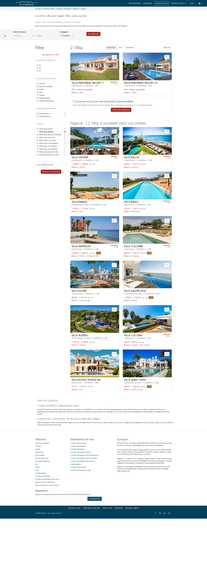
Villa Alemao (80, 335)
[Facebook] (155, 513)
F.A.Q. (37, 470)
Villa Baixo (131, 202)
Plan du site (107, 508)
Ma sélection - (179, 3)
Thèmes (38, 446)
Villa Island (79, 290)
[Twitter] (169, 513)
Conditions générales (42, 476)
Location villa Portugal (78, 443)
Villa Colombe (133, 246)
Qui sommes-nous (41, 458)
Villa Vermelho (81, 246)
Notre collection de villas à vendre (47, 485)
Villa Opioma (80, 157)
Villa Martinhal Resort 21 (141, 82)
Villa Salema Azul (135, 290)
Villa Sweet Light (135, 379)
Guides (37, 449)
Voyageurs (64, 32)
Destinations (135, 3)
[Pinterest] (164, 513)
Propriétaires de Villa (91, 508)
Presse (37, 467)
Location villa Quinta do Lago (80, 470)
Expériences (39, 452)
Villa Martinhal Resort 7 (88, 82)
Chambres (130, 47)
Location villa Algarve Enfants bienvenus (84, 455)
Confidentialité (40, 473)
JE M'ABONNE (94, 499)
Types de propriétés (42, 443)
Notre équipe (40, 455)
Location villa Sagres (77, 449)
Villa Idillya (131, 157)
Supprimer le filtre (51, 55)
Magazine (147, 3)
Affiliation (119, 508)
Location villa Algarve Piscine (80, 452)
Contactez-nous (161, 3)
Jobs (36, 464)
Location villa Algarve (77, 446)
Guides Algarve (75, 464)
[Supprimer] (65, 132)
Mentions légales (132, 508)
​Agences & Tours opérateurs (45, 482)
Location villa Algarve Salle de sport (82, 461)
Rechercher (93, 34)
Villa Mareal (79, 202)
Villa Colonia (133, 335)
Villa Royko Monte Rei (86, 379)
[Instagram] (160, 513)
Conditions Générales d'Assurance (47, 479)
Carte (167, 47)
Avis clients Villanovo (42, 461)
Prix (120, 47)
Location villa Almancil (78, 467)
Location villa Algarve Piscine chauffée (83, 458)
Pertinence (111, 47)
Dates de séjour (19, 32)
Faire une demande (121, 110)
